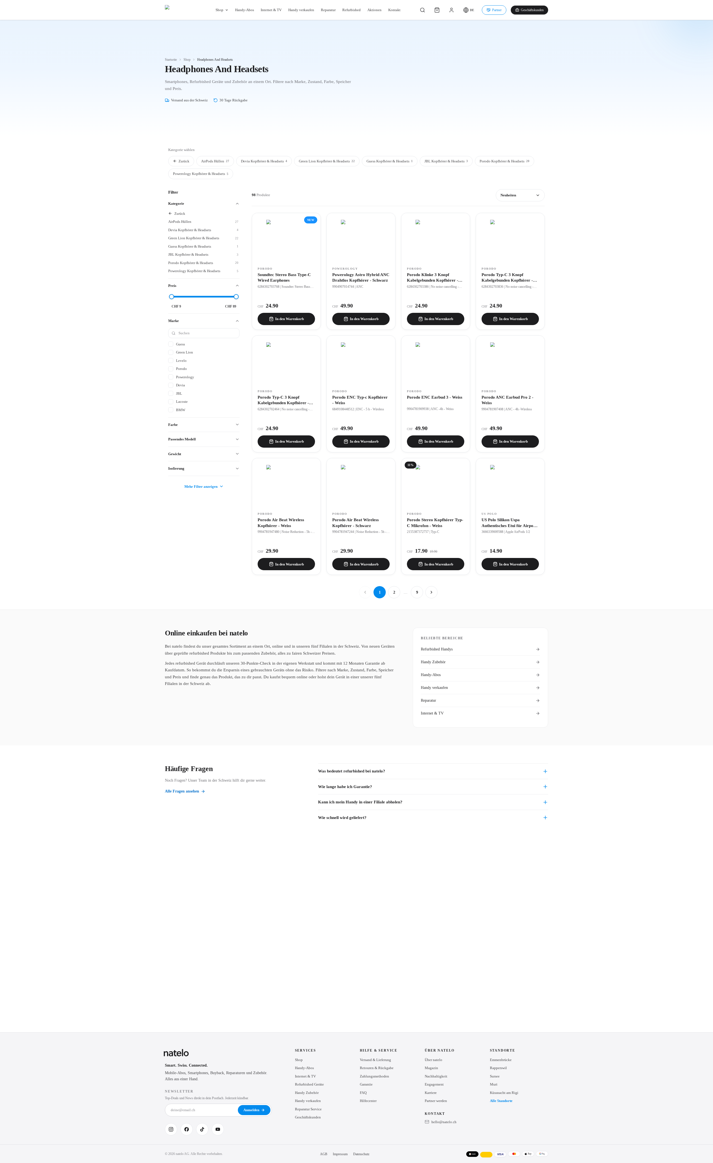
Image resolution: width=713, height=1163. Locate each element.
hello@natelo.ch (443, 1122)
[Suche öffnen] (422, 10)
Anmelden (251, 1110)
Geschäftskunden (532, 10)
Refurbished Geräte (309, 1084)
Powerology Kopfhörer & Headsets (200, 174)
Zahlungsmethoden (374, 1076)
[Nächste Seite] (431, 592)
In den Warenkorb (289, 319)
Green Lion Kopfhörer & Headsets (327, 161)
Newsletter (179, 1091)
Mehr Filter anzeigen (201, 486)
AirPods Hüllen (215, 161)
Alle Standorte (501, 1101)
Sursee (495, 1076)
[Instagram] (171, 1129)
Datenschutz (361, 1154)
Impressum (340, 1154)
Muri (493, 1084)
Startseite (171, 60)
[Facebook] (186, 1129)
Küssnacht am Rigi (504, 1093)
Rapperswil (498, 1068)
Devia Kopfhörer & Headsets (264, 161)
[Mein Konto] (451, 10)
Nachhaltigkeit (436, 1076)
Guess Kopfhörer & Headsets (390, 161)
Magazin (431, 1068)
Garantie (366, 1084)
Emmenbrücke (501, 1060)
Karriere (431, 1093)
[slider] (171, 296)
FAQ (363, 1093)
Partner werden (436, 1101)
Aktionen (374, 10)
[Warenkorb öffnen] (437, 10)
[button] (468, 10)
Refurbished (351, 10)
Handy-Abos (244, 10)
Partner (497, 10)
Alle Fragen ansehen (182, 791)
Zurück (184, 161)
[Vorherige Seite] (365, 592)
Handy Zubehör (433, 662)
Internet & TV (271, 10)
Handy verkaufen (301, 10)
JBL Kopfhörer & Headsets (446, 161)
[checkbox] (203, 344)
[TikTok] (202, 1129)
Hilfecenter (368, 1101)
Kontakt (394, 10)
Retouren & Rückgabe (377, 1068)
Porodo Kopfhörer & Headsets (504, 161)
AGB (323, 1154)
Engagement (434, 1084)
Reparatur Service (308, 1109)
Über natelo (433, 1060)
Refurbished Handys (437, 649)
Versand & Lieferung (375, 1060)
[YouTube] (218, 1129)
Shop (219, 10)
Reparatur (328, 10)
